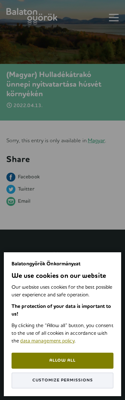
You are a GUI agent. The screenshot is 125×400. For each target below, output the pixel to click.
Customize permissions (62, 380)
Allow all (62, 360)
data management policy (47, 341)
